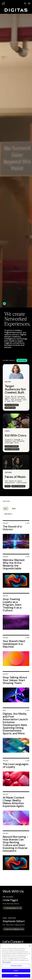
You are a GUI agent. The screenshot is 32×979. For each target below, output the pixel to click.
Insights (8, 514)
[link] (16, 387)
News (14, 509)
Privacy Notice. (6, 962)
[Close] (30, 946)
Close (16, 975)
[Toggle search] (25, 3)
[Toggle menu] (29, 3)
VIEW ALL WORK (22, 360)
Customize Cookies (16, 965)
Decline (16, 970)
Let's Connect (13, 941)
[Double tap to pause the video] (4, 303)
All (5, 509)
